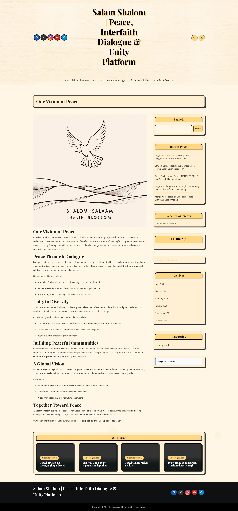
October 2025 (161, 320)
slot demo (159, 260)
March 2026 (161, 291)
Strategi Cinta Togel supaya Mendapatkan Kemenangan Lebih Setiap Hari (98, 467)
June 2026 (160, 284)
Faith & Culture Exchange (109, 80)
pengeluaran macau (166, 362)
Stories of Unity (163, 80)
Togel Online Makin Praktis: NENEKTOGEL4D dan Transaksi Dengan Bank (139, 467)
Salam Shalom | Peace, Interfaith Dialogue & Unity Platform (119, 36)
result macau (171, 260)
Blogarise (126, 507)
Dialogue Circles (139, 80)
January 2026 (161, 306)
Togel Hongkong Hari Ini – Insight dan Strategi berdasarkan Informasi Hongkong (182, 467)
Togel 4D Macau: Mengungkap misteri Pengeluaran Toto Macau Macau (54, 467)
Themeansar (139, 507)
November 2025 (163, 313)
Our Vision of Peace (77, 80)
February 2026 (162, 298)
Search (179, 119)
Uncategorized (162, 345)
